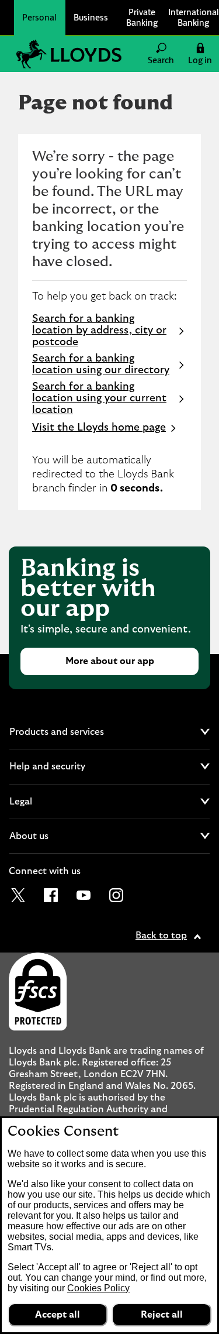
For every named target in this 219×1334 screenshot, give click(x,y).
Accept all (57, 1314)
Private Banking (142, 17)
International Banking (193, 17)
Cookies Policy (98, 1288)
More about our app (109, 661)
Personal (39, 17)
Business (91, 17)
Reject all (162, 1314)
